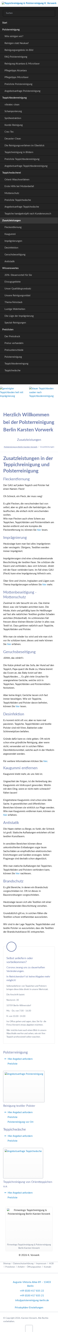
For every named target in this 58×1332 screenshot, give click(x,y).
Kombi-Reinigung (14, 125)
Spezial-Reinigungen (15, 323)
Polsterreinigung (11, 29)
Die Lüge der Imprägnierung (19, 316)
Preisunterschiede (14, 350)
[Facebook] (29, 379)
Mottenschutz (12, 193)
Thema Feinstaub (13, 302)
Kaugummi (10, 234)
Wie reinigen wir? (14, 36)
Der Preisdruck (12, 336)
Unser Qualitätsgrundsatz (18, 288)
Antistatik (10, 261)
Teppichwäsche (12, 370)
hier (39, 530)
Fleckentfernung (13, 227)
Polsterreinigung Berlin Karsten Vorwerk (20, 447)
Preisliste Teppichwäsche (18, 200)
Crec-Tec (9, 132)
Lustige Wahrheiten (15, 309)
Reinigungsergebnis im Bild (19, 50)
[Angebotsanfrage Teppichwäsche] (23, 1163)
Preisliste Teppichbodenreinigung (22, 159)
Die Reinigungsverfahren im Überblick (24, 145)
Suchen (51, 13)
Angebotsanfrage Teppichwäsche (22, 207)
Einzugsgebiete (13, 282)
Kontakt (47, 1267)
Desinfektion (11, 248)
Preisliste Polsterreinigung (18, 84)
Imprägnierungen (13, 241)
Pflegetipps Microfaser (17, 77)
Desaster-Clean (13, 139)
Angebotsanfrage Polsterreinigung (22, 91)
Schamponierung (13, 111)
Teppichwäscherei (11, 173)
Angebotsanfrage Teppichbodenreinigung (26, 166)
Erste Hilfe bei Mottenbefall (19, 186)
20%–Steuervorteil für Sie (18, 275)
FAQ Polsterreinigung (16, 57)
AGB (51, 1263)
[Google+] (21, 379)
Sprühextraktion (13, 118)
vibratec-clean (12, 104)
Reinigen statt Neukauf (17, 43)
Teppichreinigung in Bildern (19, 152)
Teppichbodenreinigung (14, 98)
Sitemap (7, 1263)
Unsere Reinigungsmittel (17, 295)
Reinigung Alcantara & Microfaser (22, 64)
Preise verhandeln (14, 343)
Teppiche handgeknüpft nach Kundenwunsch (28, 213)
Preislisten (7, 329)
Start (4, 23)
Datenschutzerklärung (23, 1263)
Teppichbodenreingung (16, 363)
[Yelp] (36, 379)
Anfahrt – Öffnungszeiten (29, 1267)
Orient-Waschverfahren (17, 179)
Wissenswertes (10, 268)
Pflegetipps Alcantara (16, 70)
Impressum (41, 1263)
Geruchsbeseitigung (15, 254)
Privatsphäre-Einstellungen (29, 1307)
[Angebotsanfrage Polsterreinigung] (24, 1086)
